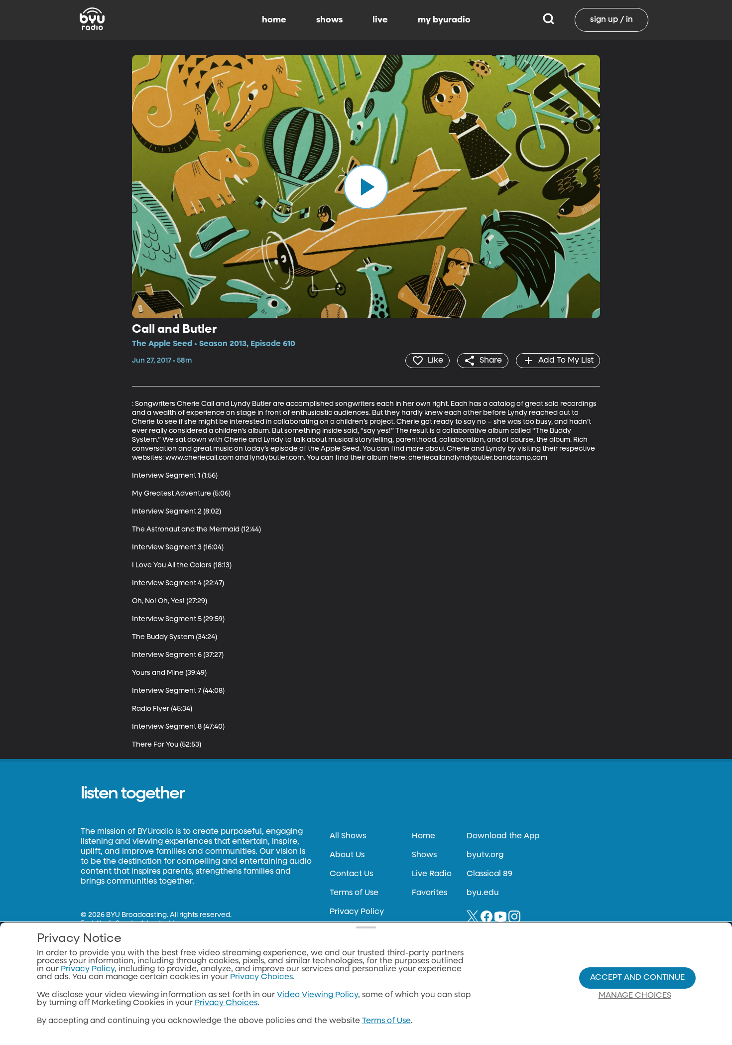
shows (329, 19)
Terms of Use (354, 893)
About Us (347, 855)
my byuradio (444, 19)
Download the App (503, 836)
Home (423, 836)
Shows (424, 855)
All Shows (348, 836)
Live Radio (432, 874)
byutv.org (485, 855)
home (274, 19)
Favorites (429, 893)
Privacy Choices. (262, 977)
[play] (366, 186)
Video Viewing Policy (317, 995)
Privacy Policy (357, 912)
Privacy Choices (226, 1003)
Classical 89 (489, 874)
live (380, 19)
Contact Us (351, 874)
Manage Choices (635, 996)
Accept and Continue (637, 978)
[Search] (548, 20)
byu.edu (483, 893)
